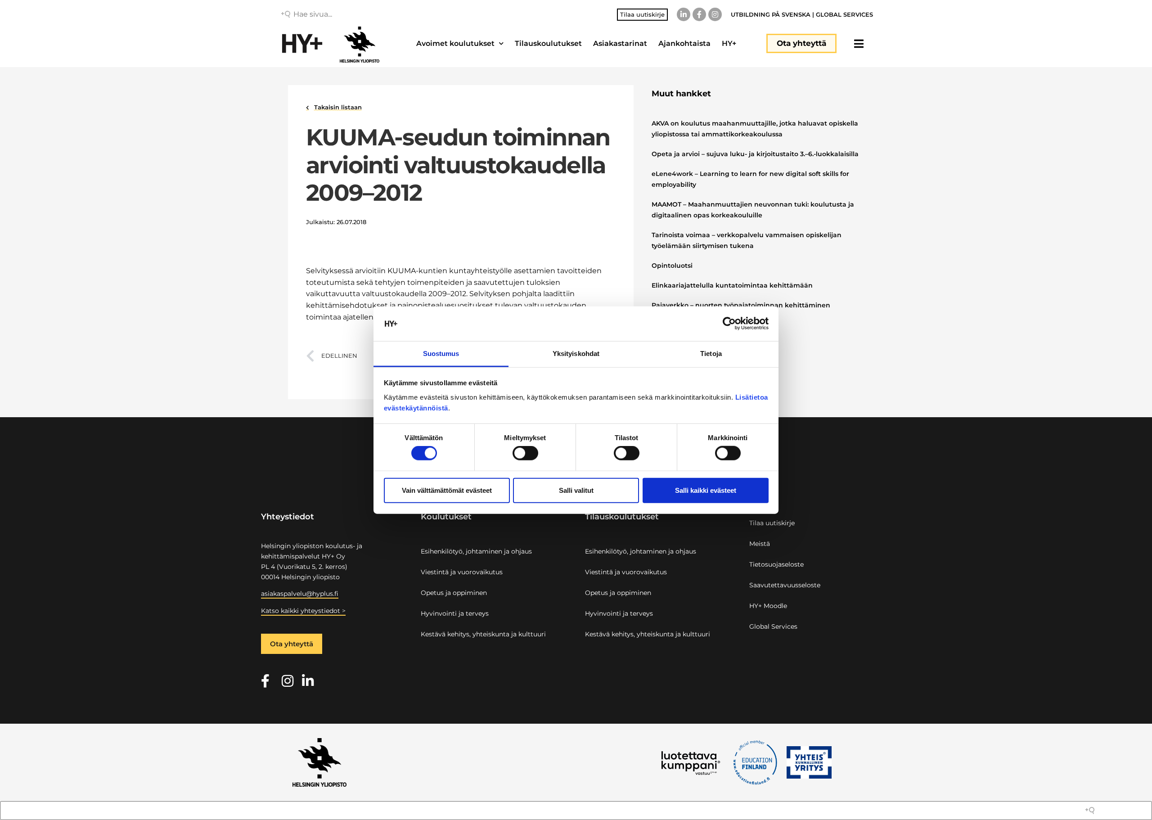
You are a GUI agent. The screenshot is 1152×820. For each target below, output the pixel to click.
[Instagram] (715, 14)
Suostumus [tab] (441, 353)
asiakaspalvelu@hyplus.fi (299, 594)
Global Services (844, 14)
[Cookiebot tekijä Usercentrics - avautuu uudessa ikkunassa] (729, 323)
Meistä (759, 544)
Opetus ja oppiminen (454, 593)
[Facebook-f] (699, 14)
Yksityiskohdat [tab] (576, 353)
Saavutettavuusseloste (784, 585)
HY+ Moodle (768, 606)
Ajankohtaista (684, 43)
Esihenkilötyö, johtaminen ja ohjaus (476, 551)
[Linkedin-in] (683, 14)
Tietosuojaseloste (776, 564)
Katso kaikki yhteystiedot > (303, 611)
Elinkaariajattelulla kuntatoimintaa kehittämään (732, 285)
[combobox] (357, 14)
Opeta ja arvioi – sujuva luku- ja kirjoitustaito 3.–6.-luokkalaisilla (755, 154)
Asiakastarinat (620, 43)
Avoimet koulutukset (455, 43)
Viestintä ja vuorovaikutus (462, 572)
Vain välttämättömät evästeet (447, 490)
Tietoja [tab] (711, 353)
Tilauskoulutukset (548, 43)
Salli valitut (576, 490)
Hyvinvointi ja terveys (455, 613)
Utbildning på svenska (770, 14)
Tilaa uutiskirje (772, 523)
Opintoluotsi (672, 265)
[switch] (525, 453)
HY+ (729, 43)
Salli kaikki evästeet (705, 490)
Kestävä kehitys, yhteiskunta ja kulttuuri (483, 634)
